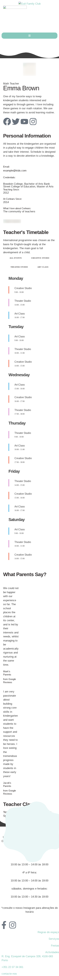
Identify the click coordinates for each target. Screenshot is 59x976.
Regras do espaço (48, 932)
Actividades (52, 952)
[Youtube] (24, 122)
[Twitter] (16, 122)
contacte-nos (9, 973)
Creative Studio (40, 258)
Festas (55, 945)
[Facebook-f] (4, 925)
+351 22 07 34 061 (12, 967)
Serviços (54, 938)
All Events (16, 258)
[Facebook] (7, 122)
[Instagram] (33, 122)
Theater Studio (19, 267)
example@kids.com (14, 170)
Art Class (42, 267)
